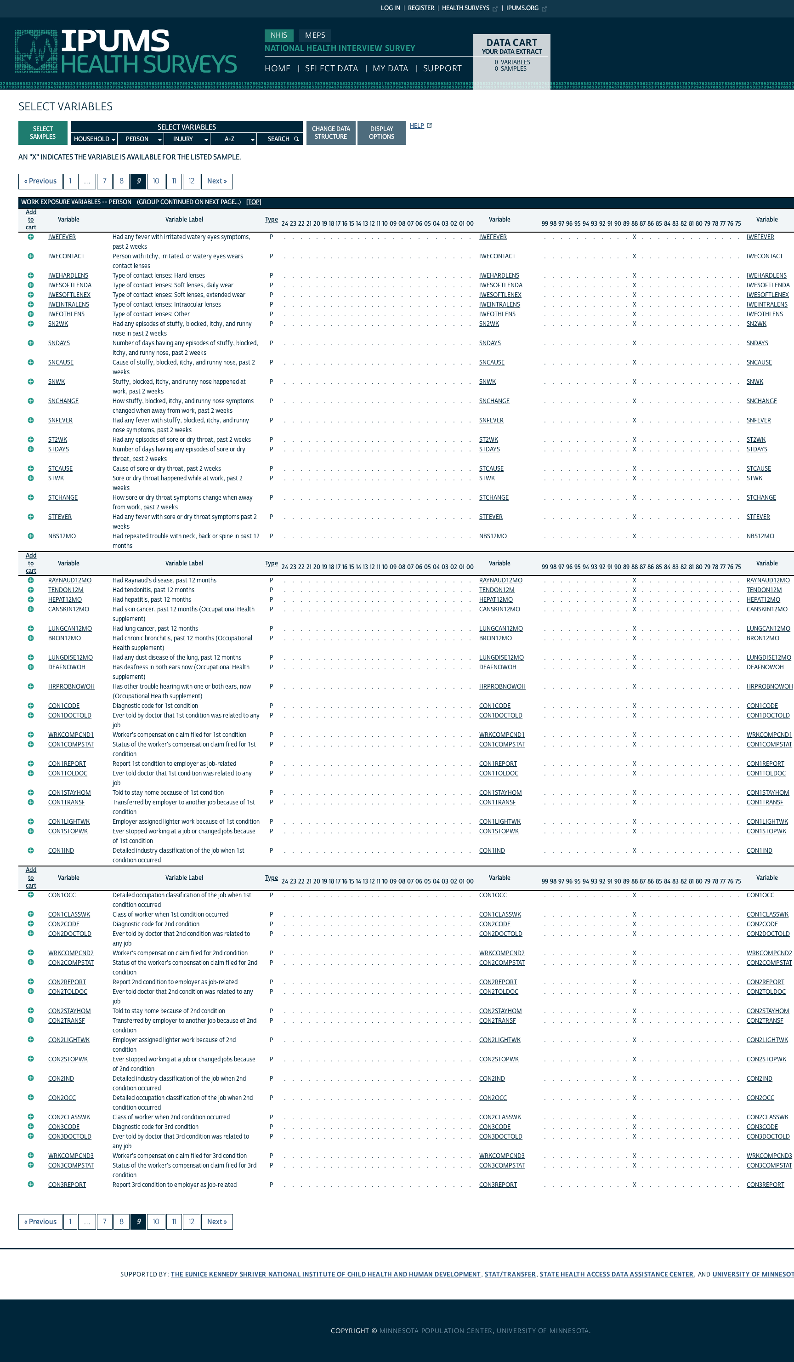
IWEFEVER (62, 237)
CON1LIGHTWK (69, 822)
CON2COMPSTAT (71, 963)
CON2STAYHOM (69, 1011)
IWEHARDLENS (68, 276)
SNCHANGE (63, 401)
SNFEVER (60, 420)
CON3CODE (63, 1127)
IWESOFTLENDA (69, 285)
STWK (56, 478)
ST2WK (57, 440)
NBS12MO (62, 536)
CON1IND (61, 851)
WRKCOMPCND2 (71, 953)
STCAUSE (60, 469)
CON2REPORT (67, 982)
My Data (390, 68)
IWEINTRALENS (68, 305)
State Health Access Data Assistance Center (617, 1274)
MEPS (315, 35)
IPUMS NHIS (20, 22)
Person (137, 139)
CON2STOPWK (68, 1059)
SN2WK (58, 324)
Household (91, 139)
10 (156, 181)
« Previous (40, 181)
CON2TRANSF (66, 1021)
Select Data (331, 68)
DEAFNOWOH (66, 667)
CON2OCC (62, 1098)
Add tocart (31, 220)
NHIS (279, 35)
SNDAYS (59, 343)
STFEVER (60, 517)
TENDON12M (66, 590)
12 (191, 181)
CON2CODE (63, 924)
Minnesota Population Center (436, 1331)
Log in (390, 8)
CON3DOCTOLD (69, 1137)
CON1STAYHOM (69, 793)
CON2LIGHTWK (69, 1040)
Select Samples (43, 133)
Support (442, 68)
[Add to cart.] (31, 237)
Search (278, 139)
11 (174, 181)
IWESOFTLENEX (69, 295)
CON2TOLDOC (67, 992)
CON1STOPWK (68, 831)
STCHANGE (63, 498)
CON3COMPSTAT (71, 1166)
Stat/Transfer (510, 1274)
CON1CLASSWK (69, 915)
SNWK (56, 382)
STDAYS (58, 449)
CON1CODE (63, 706)
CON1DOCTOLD (69, 716)
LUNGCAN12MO (70, 629)
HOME (277, 68)
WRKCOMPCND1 (71, 735)
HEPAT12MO (65, 600)
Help (417, 126)
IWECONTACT (66, 256)
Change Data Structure (331, 133)
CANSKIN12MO (68, 609)
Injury (183, 139)
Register (421, 8)
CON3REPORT (67, 1185)
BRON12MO (64, 638)
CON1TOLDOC (67, 773)
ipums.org (522, 8)
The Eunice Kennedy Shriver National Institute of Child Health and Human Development (326, 1274)
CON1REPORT (67, 764)
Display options (381, 133)
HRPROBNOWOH (71, 687)
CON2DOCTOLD (69, 934)
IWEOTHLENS (66, 314)
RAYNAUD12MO (69, 580)
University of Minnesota (543, 1331)
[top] (253, 202)
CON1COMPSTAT (71, 745)
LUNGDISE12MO (70, 658)
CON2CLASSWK (69, 1117)
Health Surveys (465, 8)
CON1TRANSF (66, 802)
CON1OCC (62, 895)
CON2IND (61, 1079)
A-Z (229, 139)
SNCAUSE (61, 363)
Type (271, 220)
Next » (217, 181)
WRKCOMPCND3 (71, 1156)
